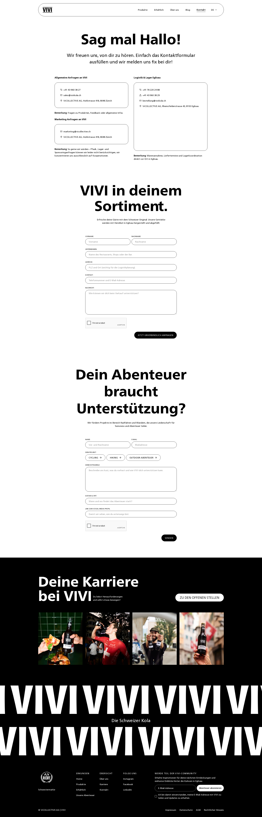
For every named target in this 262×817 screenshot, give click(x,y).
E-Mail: (134, 439)
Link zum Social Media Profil (97, 509)
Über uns (104, 779)
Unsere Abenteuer (85, 795)
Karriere (104, 784)
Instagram (128, 779)
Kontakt (104, 790)
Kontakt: (89, 275)
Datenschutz (186, 810)
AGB (198, 810)
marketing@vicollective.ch (77, 131)
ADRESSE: (89, 262)
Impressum (170, 810)
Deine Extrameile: (92, 465)
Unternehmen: (91, 249)
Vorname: (89, 236)
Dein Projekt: (90, 452)
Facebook (128, 784)
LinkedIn (127, 790)
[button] (214, 9)
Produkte (81, 784)
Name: (87, 439)
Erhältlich (81, 790)
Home (79, 779)
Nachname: (136, 236)
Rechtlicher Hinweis (214, 810)
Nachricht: (89, 288)
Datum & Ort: (91, 496)
